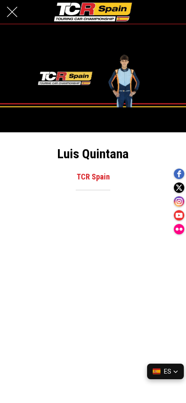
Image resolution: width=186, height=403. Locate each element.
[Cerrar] (12, 12)
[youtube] (179, 215)
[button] (165, 371)
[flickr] (179, 229)
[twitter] (179, 187)
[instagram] (179, 201)
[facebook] (179, 174)
